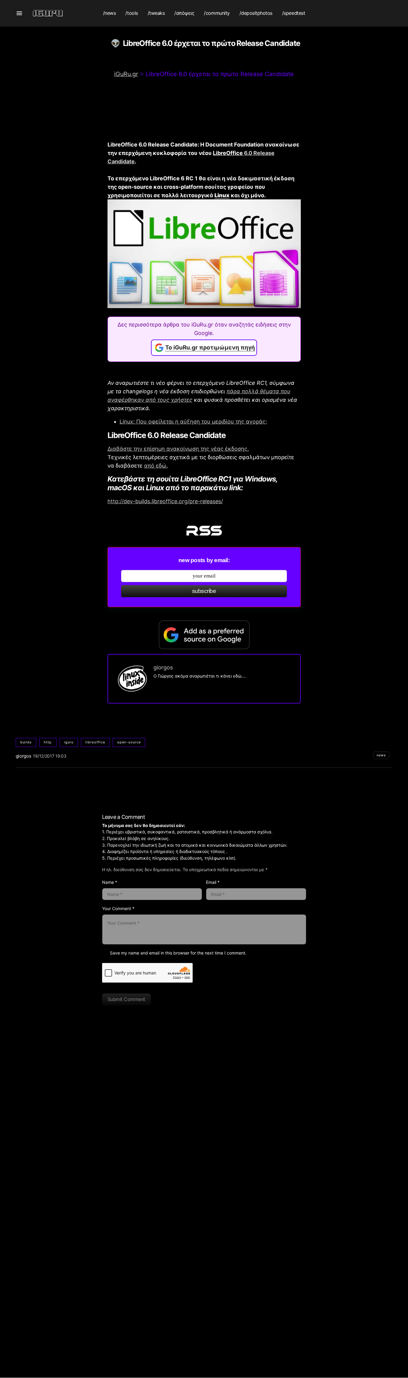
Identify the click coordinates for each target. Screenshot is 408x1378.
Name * (109, 882)
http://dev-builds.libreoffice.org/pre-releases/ (165, 501)
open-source (129, 742)
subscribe (204, 591)
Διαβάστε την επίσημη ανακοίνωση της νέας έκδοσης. (178, 449)
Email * (213, 882)
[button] (19, 13)
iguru (69, 742)
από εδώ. (156, 465)
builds (26, 742)
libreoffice (95, 742)
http (48, 742)
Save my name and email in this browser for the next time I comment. (178, 952)
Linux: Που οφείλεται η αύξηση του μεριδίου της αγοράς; (193, 421)
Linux (222, 195)
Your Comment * (118, 908)
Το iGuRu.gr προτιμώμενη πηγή (210, 347)
